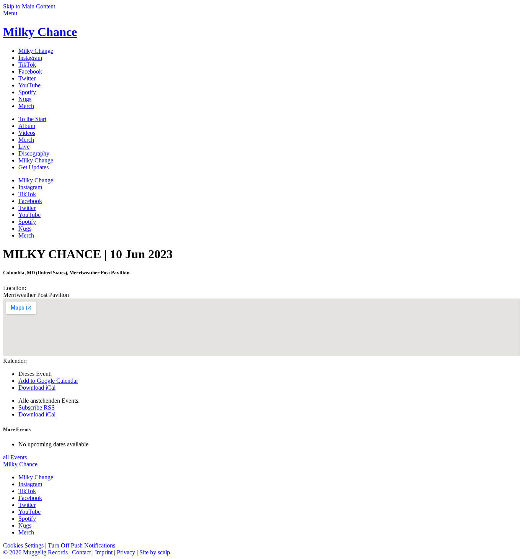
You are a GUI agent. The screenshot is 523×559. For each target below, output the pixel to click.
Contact (81, 552)
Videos (26, 133)
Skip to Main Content (29, 6)
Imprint (104, 552)
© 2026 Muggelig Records (35, 552)
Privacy (126, 552)
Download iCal (37, 387)
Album (26, 126)
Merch (26, 139)
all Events (15, 457)
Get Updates (33, 167)
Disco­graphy (33, 153)
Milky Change (35, 160)
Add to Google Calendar (48, 380)
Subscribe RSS (36, 407)
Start (32, 119)
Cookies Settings (23, 545)
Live (23, 146)
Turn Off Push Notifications (81, 545)
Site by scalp (154, 552)
